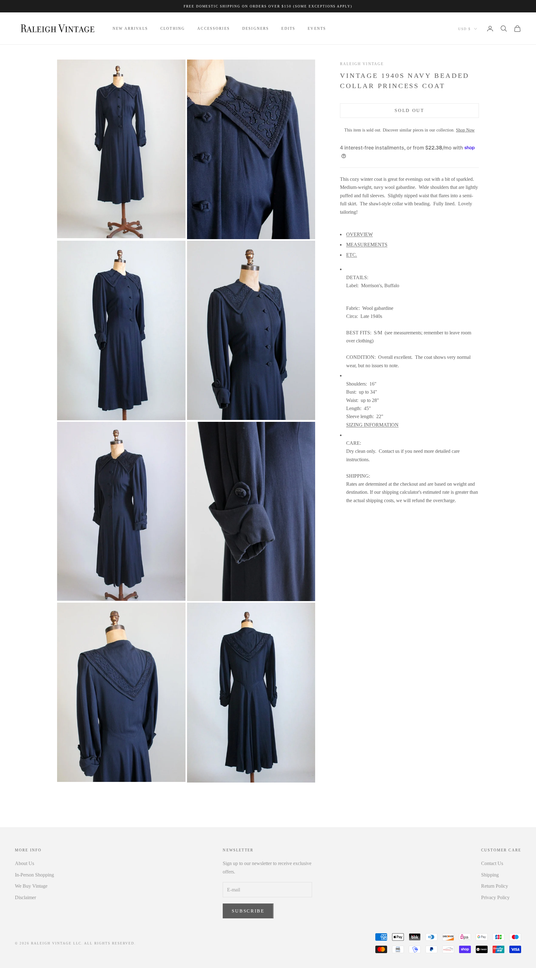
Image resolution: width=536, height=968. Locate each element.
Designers (255, 28)
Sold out (409, 110)
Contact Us (492, 863)
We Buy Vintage (31, 886)
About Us (24, 863)
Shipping (490, 874)
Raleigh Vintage (362, 64)
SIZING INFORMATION (372, 424)
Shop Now (465, 129)
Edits (288, 28)
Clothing (172, 28)
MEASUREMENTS (366, 244)
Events (317, 28)
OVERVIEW (359, 234)
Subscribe (248, 910)
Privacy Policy (495, 897)
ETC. (351, 254)
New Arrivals (130, 28)
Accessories (213, 28)
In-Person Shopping (34, 874)
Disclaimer (25, 897)
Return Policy (494, 886)
